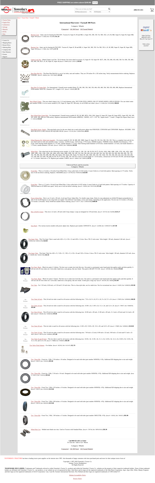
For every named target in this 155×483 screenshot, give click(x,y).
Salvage (5, 27)
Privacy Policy (77, 478)
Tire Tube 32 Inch (36, 332)
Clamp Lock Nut (36, 59)
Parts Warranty (7, 52)
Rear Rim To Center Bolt (38, 87)
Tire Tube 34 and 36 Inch (38, 339)
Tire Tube (34, 285)
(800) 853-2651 (138, 10)
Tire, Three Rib (35, 359)
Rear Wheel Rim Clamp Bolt (39, 115)
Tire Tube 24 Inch (36, 299)
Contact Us (6, 40)
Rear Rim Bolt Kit (36, 73)
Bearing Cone (35, 35)
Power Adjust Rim (36, 198)
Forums (5, 54)
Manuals (5, 29)
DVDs (4, 32)
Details (95, 2)
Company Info (7, 49)
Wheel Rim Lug (35, 429)
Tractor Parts (6, 20)
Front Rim (34, 171)
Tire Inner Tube (33, 239)
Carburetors (6, 25)
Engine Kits (6, 22)
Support (5, 56)
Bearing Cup (34, 47)
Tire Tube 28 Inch (36, 312)
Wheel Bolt (34, 151)
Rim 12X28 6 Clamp (37, 212)
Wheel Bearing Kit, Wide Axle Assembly (43, 140)
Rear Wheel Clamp (35, 101)
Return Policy (7, 45)
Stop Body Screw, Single (38, 129)
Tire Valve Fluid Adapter (37, 345)
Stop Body (34, 226)
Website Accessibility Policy (77, 475)
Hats (4, 34)
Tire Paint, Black (36, 267)
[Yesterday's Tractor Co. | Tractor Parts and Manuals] (18, 13)
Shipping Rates (7, 43)
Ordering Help (7, 47)
